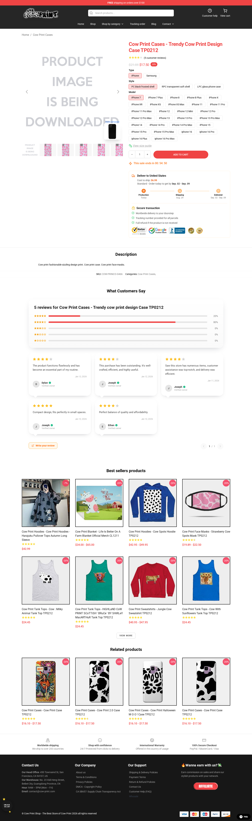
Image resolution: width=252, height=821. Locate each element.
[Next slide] (118, 91)
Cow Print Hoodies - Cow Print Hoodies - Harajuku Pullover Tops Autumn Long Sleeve (46, 535)
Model (132, 92)
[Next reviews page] (220, 446)
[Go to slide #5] (101, 150)
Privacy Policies (84, 782)
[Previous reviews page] (204, 446)
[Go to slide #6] (119, 150)
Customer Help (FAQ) (140, 791)
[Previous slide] (27, 91)
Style (131, 81)
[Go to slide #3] (65, 150)
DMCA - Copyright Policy (89, 786)
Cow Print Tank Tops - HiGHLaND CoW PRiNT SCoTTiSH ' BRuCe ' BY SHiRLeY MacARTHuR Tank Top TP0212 (99, 613)
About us (81, 772)
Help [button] (246, 817)
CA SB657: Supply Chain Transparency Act (98, 791)
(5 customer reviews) (155, 57)
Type (131, 70)
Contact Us (135, 786)
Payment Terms (137, 777)
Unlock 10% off (7, 806)
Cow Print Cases (43, 34)
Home (25, 34)
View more (126, 635)
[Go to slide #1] (30, 150)
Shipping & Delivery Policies (143, 772)
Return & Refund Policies (142, 782)
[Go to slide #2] (48, 150)
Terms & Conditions (86, 777)
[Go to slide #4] (83, 150)
